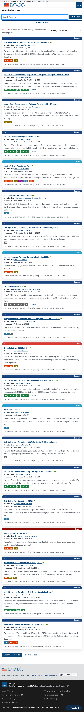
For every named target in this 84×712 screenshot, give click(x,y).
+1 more (32, 90)
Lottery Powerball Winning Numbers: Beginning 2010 (26, 257)
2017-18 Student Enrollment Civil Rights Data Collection (27, 592)
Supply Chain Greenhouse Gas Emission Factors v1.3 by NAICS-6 (30, 104)
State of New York (20, 260)
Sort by (54, 31)
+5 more (32, 395)
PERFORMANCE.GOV (37, 675)
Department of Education (23, 78)
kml (20, 181)
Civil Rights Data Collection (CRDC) (18, 501)
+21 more (32, 304)
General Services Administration (25, 627)
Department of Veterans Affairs (25, 45)
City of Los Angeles (21, 351)
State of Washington (21, 169)
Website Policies (24, 675)
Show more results (12, 655)
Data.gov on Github (51, 675)
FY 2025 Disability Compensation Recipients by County (27, 42)
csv (16, 60)
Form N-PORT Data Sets (14, 286)
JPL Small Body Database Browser (18, 195)
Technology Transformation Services (51, 686)
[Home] (14, 5)
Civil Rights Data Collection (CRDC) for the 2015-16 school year (30, 442)
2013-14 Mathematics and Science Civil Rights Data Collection (29, 380)
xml (11, 60)
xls (5, 90)
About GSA (6, 691)
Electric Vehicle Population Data (17, 166)
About (3, 675)
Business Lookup (11, 410)
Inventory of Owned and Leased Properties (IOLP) (25, 624)
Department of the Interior (23, 565)
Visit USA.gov (51, 707)
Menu (79, 5)
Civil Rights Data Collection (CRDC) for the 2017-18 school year (30, 227)
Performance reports (52, 695)
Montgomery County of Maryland (25, 536)
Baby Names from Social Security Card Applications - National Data (32, 318)
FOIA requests (7, 698)
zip (5, 242)
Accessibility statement (11, 695)
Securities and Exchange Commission (27, 289)
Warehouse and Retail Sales (15, 533)
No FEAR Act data (9, 702)
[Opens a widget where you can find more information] (74, 708)
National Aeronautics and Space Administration (30, 198)
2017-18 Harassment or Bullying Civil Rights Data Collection (29, 471)
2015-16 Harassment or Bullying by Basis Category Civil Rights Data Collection (36, 75)
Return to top (31, 655)
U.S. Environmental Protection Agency (27, 107)
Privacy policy (49, 698)
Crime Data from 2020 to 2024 (16, 348)
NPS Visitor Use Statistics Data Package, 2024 (23, 563)
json (6, 60)
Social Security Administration (24, 321)
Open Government (12, 675)
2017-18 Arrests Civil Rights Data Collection (22, 136)
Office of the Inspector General (56, 691)
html (25, 181)
